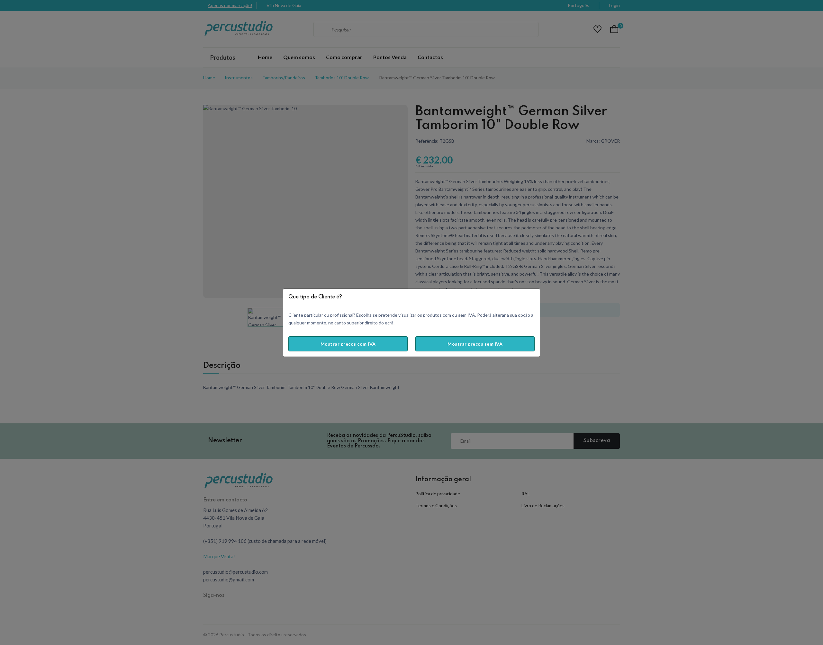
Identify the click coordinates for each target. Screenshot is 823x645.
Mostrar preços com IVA (348, 344)
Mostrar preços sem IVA (475, 344)
